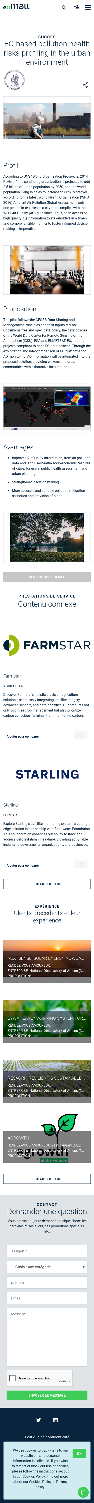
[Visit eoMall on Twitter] (39, 1421)
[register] (77, 7)
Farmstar (12, 676)
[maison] (16, 7)
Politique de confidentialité (47, 1437)
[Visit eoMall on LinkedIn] (55, 1421)
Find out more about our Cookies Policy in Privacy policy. (40, 1481)
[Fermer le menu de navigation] (88, 7)
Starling (10, 805)
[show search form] (64, 7)
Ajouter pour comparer (23, 736)
